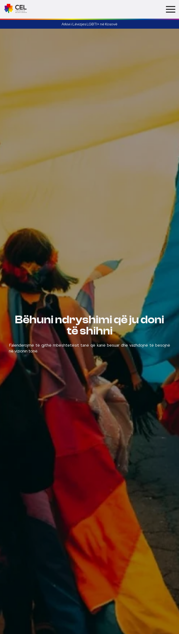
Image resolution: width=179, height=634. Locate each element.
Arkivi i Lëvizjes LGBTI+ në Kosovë (89, 24)
